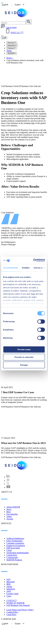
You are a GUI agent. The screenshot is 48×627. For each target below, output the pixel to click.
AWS (8, 591)
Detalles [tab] (26, 267)
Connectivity (11, 555)
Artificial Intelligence (15, 538)
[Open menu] (4, 37)
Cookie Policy (12, 612)
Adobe (9, 586)
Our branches (12, 514)
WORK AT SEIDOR (15, 603)
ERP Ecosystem (13, 548)
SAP (8, 579)
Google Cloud (12, 594)
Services (10, 43)
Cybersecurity (12, 557)
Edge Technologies (14, 541)
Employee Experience (15, 545)
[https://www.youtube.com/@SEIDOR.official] (8, 487)
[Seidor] (17, 13)
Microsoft (10, 582)
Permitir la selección (24, 357)
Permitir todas (24, 349)
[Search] (29, 22)
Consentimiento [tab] (10, 267)
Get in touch (11, 27)
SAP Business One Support (18, 605)
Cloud (9, 550)
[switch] (41, 321)
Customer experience (15, 543)
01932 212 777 (17, 32)
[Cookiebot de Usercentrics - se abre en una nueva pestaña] (34, 260)
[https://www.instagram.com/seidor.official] (8, 481)
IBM (8, 584)
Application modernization (17, 553)
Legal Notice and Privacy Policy (20, 610)
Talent (9, 51)
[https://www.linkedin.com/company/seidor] (8, 477)
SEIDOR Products (14, 560)
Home (9, 58)
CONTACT (11, 600)
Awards (9, 519)
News (8, 509)
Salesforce (10, 589)
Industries (11, 45)
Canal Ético (11, 614)
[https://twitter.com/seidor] (8, 484)
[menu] (2, 35)
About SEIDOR (13, 507)
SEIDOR (10, 53)
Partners (10, 48)
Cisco (8, 596)
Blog (8, 512)
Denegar (24, 365)
